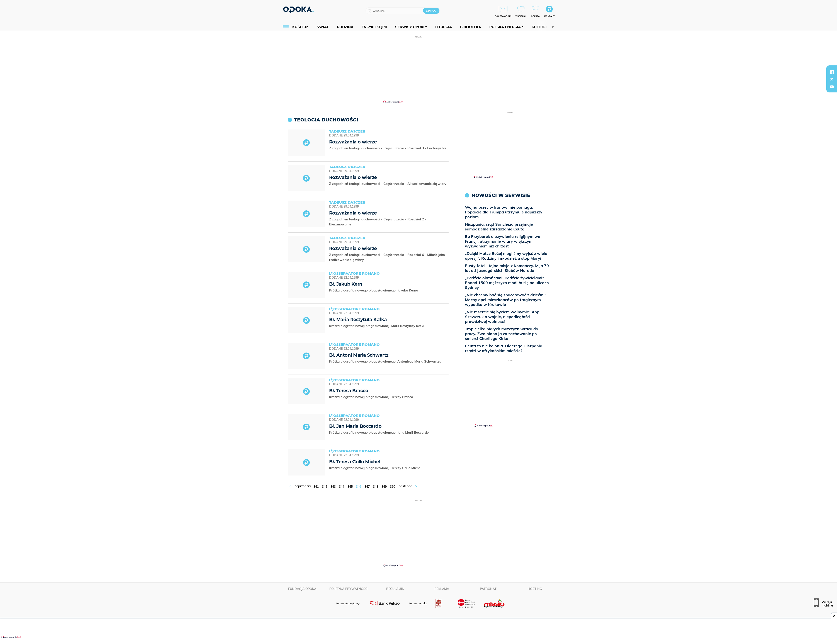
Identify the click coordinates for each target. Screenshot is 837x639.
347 (367, 487)
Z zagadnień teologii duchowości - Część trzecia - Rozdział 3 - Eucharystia (388, 148)
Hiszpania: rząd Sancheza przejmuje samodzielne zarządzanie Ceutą (499, 227)
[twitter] (832, 79)
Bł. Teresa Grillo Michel (354, 461)
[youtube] (832, 87)
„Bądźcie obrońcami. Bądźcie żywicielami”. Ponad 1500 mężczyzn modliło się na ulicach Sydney (507, 282)
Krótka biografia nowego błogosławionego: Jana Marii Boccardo (379, 432)
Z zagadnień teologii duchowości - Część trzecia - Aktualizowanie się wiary (388, 184)
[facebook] (832, 72)
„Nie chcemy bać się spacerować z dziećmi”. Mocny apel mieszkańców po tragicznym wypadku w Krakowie (506, 299)
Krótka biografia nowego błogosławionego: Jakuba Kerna (374, 290)
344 (341, 487)
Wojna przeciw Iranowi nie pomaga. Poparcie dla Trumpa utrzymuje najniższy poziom (503, 212)
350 (392, 487)
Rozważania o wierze (353, 142)
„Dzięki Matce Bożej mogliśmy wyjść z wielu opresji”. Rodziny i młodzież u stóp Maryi (506, 256)
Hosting (535, 589)
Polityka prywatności (348, 589)
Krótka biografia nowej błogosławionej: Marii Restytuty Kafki (377, 326)
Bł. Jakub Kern (345, 284)
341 (316, 487)
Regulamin (395, 589)
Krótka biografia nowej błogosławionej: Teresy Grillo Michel (375, 468)
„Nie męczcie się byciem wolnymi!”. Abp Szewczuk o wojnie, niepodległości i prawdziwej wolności (502, 316)
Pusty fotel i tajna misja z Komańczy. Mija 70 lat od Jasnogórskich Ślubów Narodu (507, 268)
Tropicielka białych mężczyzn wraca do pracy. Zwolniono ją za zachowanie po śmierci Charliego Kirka (501, 333)
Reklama (441, 589)
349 (384, 487)
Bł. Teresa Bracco (348, 390)
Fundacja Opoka (302, 589)
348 (375, 487)
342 (324, 487)
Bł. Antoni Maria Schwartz (358, 355)
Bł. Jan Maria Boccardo (355, 426)
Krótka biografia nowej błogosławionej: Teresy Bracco (371, 397)
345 (350, 487)
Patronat (488, 589)
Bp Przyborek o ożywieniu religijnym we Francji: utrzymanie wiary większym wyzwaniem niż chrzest (502, 241)
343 (333, 487)
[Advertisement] (418, 69)
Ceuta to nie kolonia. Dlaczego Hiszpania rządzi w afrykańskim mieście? (503, 348)
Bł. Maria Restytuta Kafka (358, 319)
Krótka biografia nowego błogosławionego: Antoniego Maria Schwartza (385, 361)
